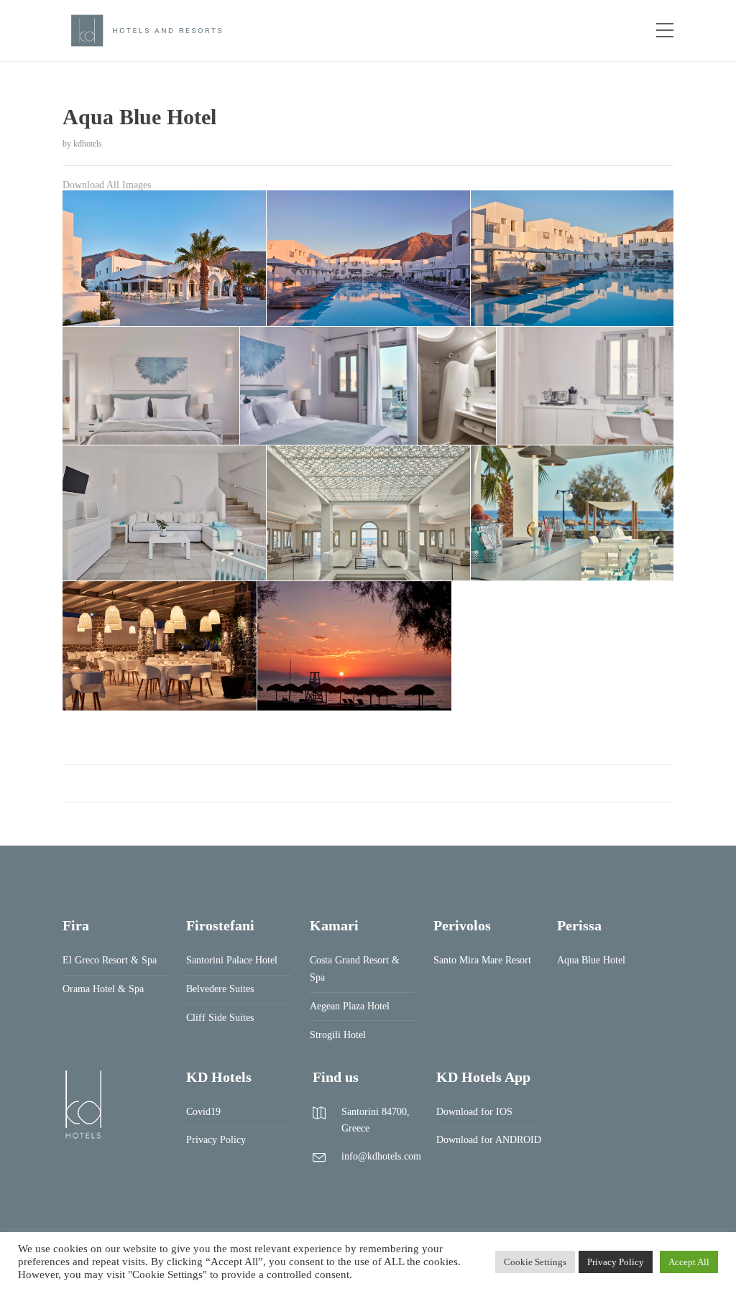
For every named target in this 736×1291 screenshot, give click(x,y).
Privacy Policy (216, 1139)
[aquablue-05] (328, 386)
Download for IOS (474, 1111)
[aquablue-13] (354, 646)
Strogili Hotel (338, 1034)
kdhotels (87, 144)
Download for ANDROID (488, 1139)
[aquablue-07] (585, 386)
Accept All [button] (688, 1262)
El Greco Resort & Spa (110, 960)
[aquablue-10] (572, 512)
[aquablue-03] (572, 258)
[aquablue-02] (368, 258)
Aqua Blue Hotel (591, 960)
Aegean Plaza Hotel (350, 1006)
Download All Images (107, 185)
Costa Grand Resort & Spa (355, 969)
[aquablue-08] (164, 512)
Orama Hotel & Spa (103, 989)
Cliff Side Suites (220, 1017)
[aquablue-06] (457, 386)
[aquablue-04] (151, 386)
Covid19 (203, 1111)
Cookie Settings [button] (535, 1262)
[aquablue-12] (160, 646)
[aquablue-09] (368, 512)
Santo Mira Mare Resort (482, 960)
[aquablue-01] (164, 258)
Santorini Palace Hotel (231, 960)
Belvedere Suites (220, 989)
